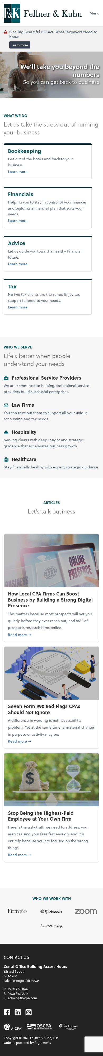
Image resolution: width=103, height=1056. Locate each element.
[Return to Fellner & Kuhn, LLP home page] (43, 13)
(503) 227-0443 (18, 988)
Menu (94, 13)
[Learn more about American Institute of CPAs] (13, 1027)
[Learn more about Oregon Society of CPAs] (40, 1027)
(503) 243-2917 (18, 993)
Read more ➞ (51, 634)
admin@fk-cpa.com (22, 998)
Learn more (19, 45)
